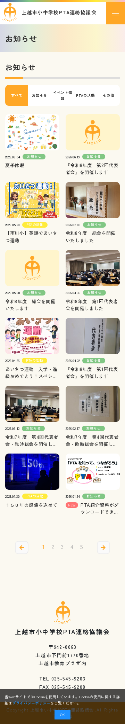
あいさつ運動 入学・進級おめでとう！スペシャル (31, 373)
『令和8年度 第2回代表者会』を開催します (92, 168)
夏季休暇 (14, 165)
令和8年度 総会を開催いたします (30, 305)
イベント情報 (62, 95)
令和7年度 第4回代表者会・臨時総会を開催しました (31, 441)
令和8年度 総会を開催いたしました (91, 236)
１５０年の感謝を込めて (31, 505)
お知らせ (39, 95)
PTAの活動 (85, 95)
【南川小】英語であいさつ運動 (31, 236)
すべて (17, 95)
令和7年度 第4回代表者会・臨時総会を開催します (92, 441)
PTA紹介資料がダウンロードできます (100, 509)
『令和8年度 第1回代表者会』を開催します (92, 372)
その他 (108, 95)
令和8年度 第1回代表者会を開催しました (92, 305)
